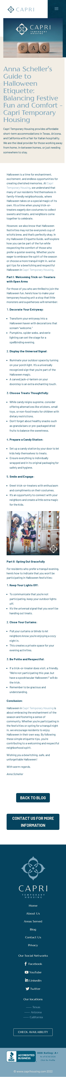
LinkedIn (33, 980)
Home (33, 905)
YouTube (33, 972)
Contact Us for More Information (33, 821)
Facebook (33, 964)
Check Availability (33, 1032)
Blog (33, 929)
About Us (33, 913)
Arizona (36, 1012)
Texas (36, 1007)
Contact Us (33, 937)
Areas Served (33, 921)
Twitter (33, 989)
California (36, 1017)
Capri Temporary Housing (38, 269)
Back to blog (33, 797)
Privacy (33, 945)
